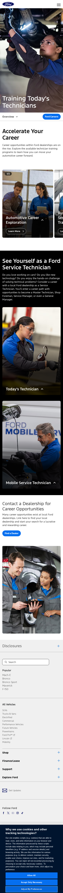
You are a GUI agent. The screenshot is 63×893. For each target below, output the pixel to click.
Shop (5, 752)
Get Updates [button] (15, 790)
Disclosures (12, 646)
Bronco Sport (9, 682)
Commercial (8, 720)
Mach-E (6, 675)
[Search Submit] (6, 662)
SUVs (4, 710)
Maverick (7, 685)
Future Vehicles (9, 727)
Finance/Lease (11, 761)
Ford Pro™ (7, 735)
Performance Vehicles (12, 724)
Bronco (6, 678)
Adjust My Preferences (31, 889)
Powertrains (8, 731)
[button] (29, 241)
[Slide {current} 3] (35, 241)
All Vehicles (8, 704)
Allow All (31, 875)
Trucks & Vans (9, 713)
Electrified (7, 717)
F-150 (5, 689)
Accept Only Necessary (31, 882)
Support (7, 769)
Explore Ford (10, 777)
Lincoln (5, 738)
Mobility (6, 742)
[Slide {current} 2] (32, 241)
